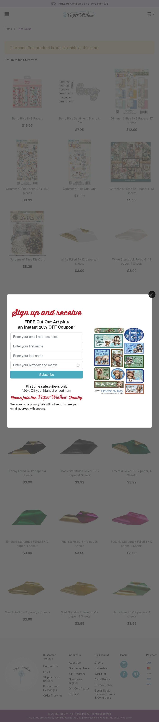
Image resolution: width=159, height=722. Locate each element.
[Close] (151, 294)
